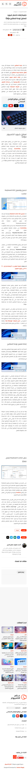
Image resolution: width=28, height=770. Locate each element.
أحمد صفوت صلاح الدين (17, 30)
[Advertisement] (14, 52)
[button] (18, 537)
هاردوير (11, 651)
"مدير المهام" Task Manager (12, 321)
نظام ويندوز (17, 82)
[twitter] (16, 105)
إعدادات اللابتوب (5, 82)
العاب (25, 635)
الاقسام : (24, 708)
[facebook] (21, 105)
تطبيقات (11, 667)
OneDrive (18, 492)
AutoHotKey (17, 149)
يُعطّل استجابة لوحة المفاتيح (19, 72)
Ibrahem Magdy (20, 767)
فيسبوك (25, 667)
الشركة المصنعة (14, 87)
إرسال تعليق (21, 572)
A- (8, 35)
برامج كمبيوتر (24, 651)
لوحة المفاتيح (18, 65)
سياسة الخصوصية (20, 731)
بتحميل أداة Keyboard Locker (17, 214)
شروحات (15, 12)
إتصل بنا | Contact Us (19, 728)
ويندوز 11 (25, 683)
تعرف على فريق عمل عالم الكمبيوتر (15, 725)
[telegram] (5, 105)
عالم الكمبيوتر (8, 764)
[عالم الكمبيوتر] (20, 4)
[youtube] (10, 105)
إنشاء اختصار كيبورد (14, 77)
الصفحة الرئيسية (23, 12)
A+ (11, 35)
